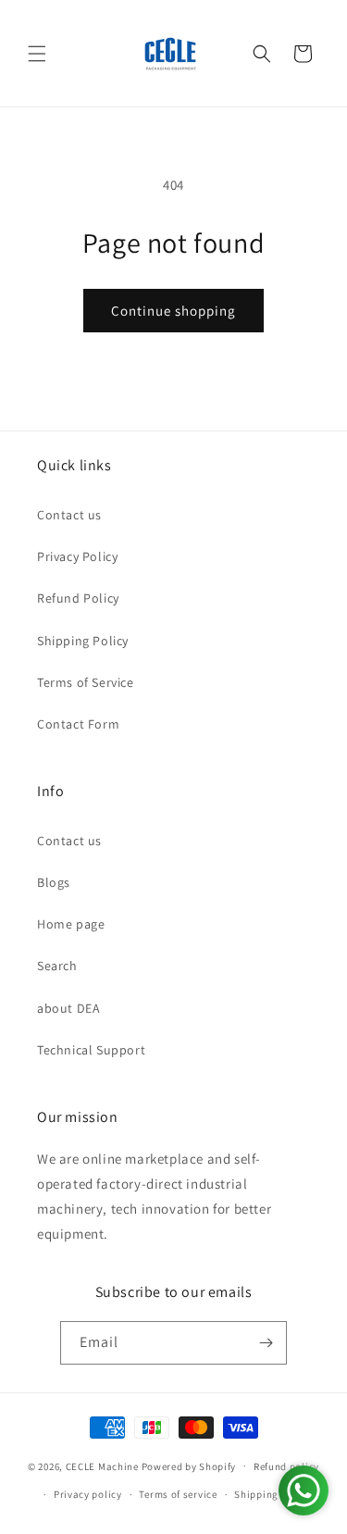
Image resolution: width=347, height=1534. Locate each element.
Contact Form (78, 724)
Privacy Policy (77, 556)
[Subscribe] (265, 1343)
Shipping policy (272, 1494)
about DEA (68, 1008)
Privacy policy (88, 1494)
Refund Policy (78, 598)
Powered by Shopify (189, 1465)
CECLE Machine (102, 1465)
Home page (71, 924)
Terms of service (178, 1494)
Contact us (69, 514)
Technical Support (91, 1049)
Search (57, 965)
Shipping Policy (83, 640)
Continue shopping (173, 310)
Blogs (53, 882)
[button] (37, 53)
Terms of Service (85, 682)
